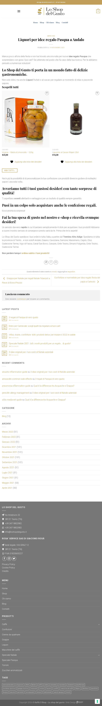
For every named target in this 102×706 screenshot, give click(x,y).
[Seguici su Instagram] (9, 558)
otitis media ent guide (12, 399)
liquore (48, 688)
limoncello (34, 688)
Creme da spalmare (11, 634)
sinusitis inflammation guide (14, 372)
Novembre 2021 (9, 452)
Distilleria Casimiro (9, 688)
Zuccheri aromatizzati (12, 670)
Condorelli (70, 685)
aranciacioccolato (8, 685)
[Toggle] (99, 624)
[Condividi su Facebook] (51, 262)
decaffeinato (80, 685)
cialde (46, 685)
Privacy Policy (8, 564)
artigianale (19, 685)
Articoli (51, 36)
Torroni (5, 665)
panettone (94, 688)
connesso (21, 299)
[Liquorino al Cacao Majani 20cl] (76, 119)
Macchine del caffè (11, 650)
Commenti (13, 320)
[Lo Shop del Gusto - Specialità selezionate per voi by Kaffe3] (51, 11)
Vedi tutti (9, 170)
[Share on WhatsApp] (46, 262)
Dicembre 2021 (9, 447)
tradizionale (47, 692)
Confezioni (7, 629)
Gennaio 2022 (8, 442)
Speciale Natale (9, 655)
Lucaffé (55, 688)
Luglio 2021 (7, 472)
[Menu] (18, 11)
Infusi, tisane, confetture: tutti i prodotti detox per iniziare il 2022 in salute (42, 334)
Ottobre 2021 (8, 457)
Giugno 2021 (8, 477)
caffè (40, 685)
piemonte (20, 692)
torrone (39, 692)
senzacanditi (30, 692)
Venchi (68, 692)
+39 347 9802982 (60, 2)
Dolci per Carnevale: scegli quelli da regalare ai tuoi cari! (34, 326)
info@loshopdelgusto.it (45, 2)
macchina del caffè (67, 688)
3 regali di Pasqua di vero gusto (23, 317)
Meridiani (85, 688)
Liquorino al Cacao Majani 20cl (65, 152)
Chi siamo (50, 22)
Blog (58, 22)
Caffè (4, 624)
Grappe (5, 639)
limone (42, 688)
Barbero (33, 685)
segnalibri (71, 272)
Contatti (65, 22)
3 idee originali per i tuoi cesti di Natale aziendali (31, 352)
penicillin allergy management (15, 393)
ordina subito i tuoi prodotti (35, 253)
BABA (27, 685)
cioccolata (53, 685)
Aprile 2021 (7, 488)
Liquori (5, 645)
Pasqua (5, 692)
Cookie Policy (8, 567)
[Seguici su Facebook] (4, 558)
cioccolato (62, 685)
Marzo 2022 (7, 431)
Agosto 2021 (8, 467)
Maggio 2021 (8, 483)
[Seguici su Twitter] (14, 558)
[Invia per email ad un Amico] (56, 262)
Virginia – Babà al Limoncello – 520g (17, 152)
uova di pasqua (59, 692)
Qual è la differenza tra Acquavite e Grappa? (53, 386)
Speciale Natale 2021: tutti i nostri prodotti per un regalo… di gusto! (39, 343)
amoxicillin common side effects (17, 379)
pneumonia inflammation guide (16, 386)
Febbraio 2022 (9, 437)
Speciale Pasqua (10, 660)
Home (35, 22)
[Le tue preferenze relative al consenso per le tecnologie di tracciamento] (97, 701)
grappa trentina (23, 688)
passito (12, 692)
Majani (77, 688)
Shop (42, 22)
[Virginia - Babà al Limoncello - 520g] (26, 119)
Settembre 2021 (9, 462)
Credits (5, 571)
